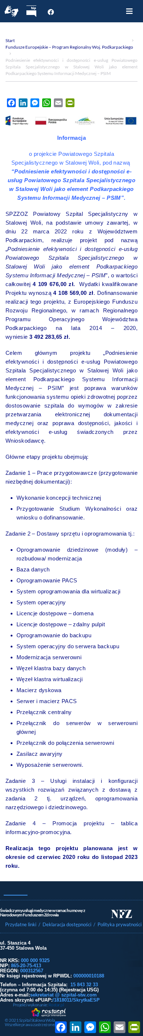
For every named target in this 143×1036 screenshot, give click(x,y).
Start (10, 40)
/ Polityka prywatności (118, 924)
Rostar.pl (56, 1004)
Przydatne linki (20, 924)
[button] (129, 11)
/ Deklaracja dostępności (64, 924)
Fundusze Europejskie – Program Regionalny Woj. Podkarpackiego (69, 47)
